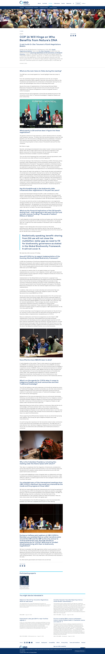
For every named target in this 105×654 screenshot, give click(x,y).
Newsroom (68, 3)
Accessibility (52, 642)
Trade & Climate (53, 7)
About (39, 3)
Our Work (44, 3)
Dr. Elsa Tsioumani (44, 51)
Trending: (22, 7)
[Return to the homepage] (25, 3)
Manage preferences (79, 651)
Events (63, 3)
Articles (50, 3)
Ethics (58, 642)
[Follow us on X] (31, 642)
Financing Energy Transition (31, 7)
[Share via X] (75, 35)
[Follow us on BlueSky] (24, 642)
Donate (78, 3)
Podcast (83, 642)
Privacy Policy (64, 642)
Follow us (83, 3)
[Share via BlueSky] (71, 35)
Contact (38, 642)
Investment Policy (44, 7)
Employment (44, 642)
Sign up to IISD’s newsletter (60, 646)
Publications (57, 3)
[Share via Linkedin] (73, 35)
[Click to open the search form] (73, 3)
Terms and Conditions (75, 642)
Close (84, 648)
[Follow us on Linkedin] (27, 642)
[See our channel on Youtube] (29, 642)
